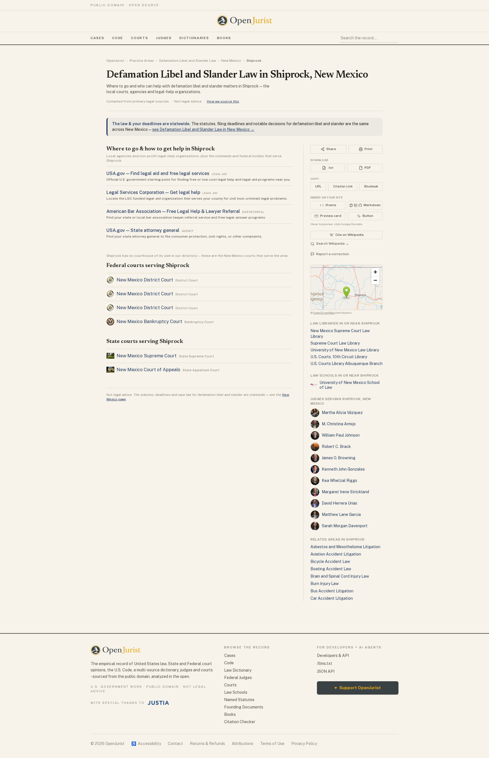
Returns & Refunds (207, 743)
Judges (163, 38)
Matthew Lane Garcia (341, 514)
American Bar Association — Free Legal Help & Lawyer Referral (173, 211)
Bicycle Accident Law (330, 561)
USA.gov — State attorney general (142, 230)
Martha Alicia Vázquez (342, 412)
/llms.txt (324, 663)
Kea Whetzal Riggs (339, 480)
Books (224, 38)
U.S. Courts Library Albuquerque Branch (346, 363)
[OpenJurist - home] (244, 20)
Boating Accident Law (330, 569)
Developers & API (333, 655)
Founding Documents (243, 707)
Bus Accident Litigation (331, 591)
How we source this (223, 101)
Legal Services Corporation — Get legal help (153, 192)
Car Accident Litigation (331, 598)
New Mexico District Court (145, 280)
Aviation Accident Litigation (335, 554)
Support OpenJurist (357, 687)
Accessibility (146, 743)
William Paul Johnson (341, 435)
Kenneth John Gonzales (343, 469)
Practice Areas (142, 61)
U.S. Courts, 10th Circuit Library (338, 357)
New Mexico (231, 61)
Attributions (242, 743)
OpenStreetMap (324, 312)
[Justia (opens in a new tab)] (158, 703)
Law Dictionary (237, 670)
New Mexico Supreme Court (147, 355)
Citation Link (343, 186)
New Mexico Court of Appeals (148, 369)
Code (117, 38)
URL (318, 186)
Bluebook (371, 186)
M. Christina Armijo (339, 424)
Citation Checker (239, 721)
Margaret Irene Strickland (345, 492)
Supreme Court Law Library (335, 343)
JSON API (325, 671)
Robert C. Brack (336, 446)
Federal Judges (238, 677)
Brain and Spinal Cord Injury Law (339, 576)
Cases (97, 38)
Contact (175, 743)
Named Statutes (239, 699)
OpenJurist (115, 61)
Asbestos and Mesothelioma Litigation (345, 547)
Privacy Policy (304, 743)
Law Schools (235, 692)
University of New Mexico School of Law (349, 385)
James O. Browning (338, 458)
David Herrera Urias (339, 503)
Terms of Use (272, 743)
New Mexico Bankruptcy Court (149, 321)
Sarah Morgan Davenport (345, 526)
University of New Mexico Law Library (344, 350)
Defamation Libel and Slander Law (187, 61)
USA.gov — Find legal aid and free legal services (157, 173)
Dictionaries (194, 38)
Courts (139, 38)
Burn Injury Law (324, 583)
